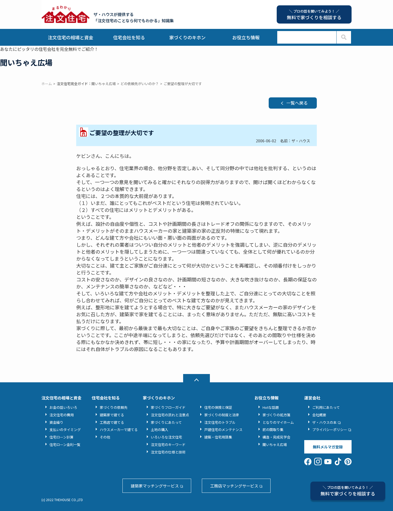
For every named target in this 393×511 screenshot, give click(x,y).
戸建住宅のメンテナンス (223, 429)
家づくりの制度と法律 (221, 414)
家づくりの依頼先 (114, 407)
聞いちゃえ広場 (275, 444)
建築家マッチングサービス (155, 486)
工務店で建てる (112, 422)
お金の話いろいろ (63, 407)
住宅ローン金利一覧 (64, 444)
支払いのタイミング (65, 429)
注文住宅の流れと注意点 (170, 414)
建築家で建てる (112, 414)
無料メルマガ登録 (328, 446)
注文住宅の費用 (61, 414)
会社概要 (319, 414)
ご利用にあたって (326, 407)
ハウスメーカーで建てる (119, 429)
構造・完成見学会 (276, 437)
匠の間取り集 (273, 429)
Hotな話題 (271, 407)
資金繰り (56, 422)
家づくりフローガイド (168, 407)
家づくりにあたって (166, 422)
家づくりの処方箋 (276, 414)
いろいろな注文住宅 (166, 437)
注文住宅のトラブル (220, 422)
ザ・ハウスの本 (324, 422)
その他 (105, 437)
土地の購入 (159, 429)
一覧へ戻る (297, 103)
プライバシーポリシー (329, 429)
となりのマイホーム (278, 422)
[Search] (343, 37)
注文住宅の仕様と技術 (168, 452)
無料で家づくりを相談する (348, 491)
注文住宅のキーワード (168, 444)
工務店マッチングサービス (234, 486)
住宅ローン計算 (61, 437)
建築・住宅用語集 (218, 437)
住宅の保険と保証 (218, 407)
